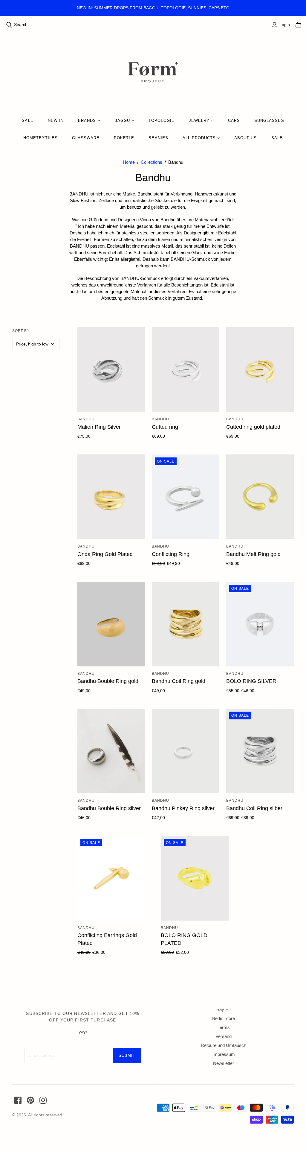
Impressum (223, 1054)
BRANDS (87, 120)
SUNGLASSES (269, 120)
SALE (27, 120)
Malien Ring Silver (99, 427)
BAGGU (122, 120)
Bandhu (86, 419)
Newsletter (223, 1063)
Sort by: (21, 331)
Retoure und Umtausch (223, 1045)
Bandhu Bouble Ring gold (107, 681)
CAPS (234, 120)
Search (20, 24)
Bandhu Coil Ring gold (178, 681)
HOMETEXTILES (40, 138)
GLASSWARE (86, 138)
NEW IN (56, 120)
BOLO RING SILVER (251, 681)
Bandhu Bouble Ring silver (109, 808)
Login (284, 24)
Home (129, 162)
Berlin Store (223, 1018)
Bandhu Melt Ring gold (253, 554)
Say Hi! (223, 1009)
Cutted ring (165, 427)
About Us (245, 138)
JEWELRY (199, 120)
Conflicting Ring (170, 554)
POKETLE (124, 138)
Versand (223, 1036)
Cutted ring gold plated (253, 427)
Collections (151, 162)
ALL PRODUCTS (199, 138)
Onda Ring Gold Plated (105, 554)
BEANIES (158, 138)
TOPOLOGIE (161, 120)
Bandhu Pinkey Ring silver (183, 808)
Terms (224, 1027)
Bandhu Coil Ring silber (254, 808)
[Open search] (9, 25)
